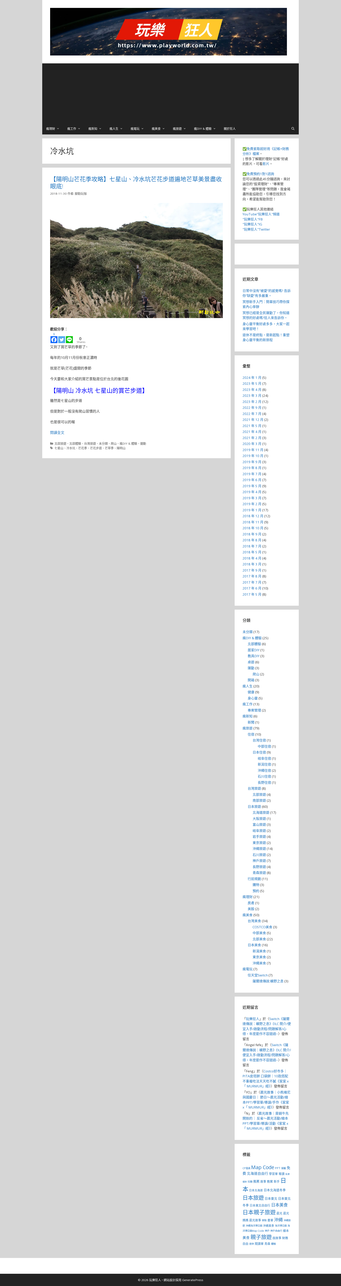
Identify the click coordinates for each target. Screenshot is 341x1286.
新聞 (251, 722)
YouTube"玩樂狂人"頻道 (261, 214)
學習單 (273, 1174)
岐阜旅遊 (259, 830)
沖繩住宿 (264, 770)
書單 (270, 1220)
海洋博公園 (281, 1225)
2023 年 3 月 (252, 395)
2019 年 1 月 (252, 510)
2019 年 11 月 (253, 450)
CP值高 (246, 1168)
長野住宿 (264, 782)
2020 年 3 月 (252, 443)
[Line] (69, 337)
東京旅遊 (259, 842)
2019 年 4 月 (252, 492)
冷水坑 (70, 448)
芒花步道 (96, 448)
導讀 (282, 1174)
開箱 (251, 680)
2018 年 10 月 (253, 528)
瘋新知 (92, 128)
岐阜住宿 (264, 758)
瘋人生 (114, 128)
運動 (143, 443)
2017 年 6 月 (252, 588)
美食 (246, 1237)
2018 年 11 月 (253, 522)
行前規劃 (254, 879)
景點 (264, 1220)
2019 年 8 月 (252, 468)
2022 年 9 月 (252, 407)
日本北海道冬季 (275, 1190)
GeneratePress (192, 1280)
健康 (251, 692)
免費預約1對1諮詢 (260, 174)
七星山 (58, 448)
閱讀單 (259, 1244)
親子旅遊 (261, 1237)
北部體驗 (75, 443)
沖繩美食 (259, 963)
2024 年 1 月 (252, 377)
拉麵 (250, 1181)
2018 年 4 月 (252, 558)
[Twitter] (61, 337)
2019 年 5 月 (252, 486)
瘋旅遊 (177, 128)
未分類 (103, 443)
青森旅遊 (259, 872)
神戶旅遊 (259, 860)
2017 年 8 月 (252, 576)
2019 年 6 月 (252, 480)
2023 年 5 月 (252, 383)
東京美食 (259, 957)
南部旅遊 (259, 800)
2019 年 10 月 (253, 455)
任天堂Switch (258, 975)
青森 (267, 1244)
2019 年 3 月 (252, 498)
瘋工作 (71, 128)
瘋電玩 (135, 128)
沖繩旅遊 (259, 848)
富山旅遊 (259, 824)
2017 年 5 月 (252, 594)
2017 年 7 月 (252, 582)
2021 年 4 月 (252, 431)
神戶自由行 (276, 1230)
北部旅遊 (60, 443)
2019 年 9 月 (252, 462)
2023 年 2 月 (252, 401)
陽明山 (121, 448)
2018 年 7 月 (252, 546)
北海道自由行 (257, 1173)
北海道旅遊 (261, 812)
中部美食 (259, 933)
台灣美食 (254, 921)
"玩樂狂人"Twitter (256, 229)
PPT (277, 1168)
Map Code (262, 1167)
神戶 (267, 1230)
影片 (266, 163)
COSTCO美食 (262, 927)
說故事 (277, 1238)
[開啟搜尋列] (293, 128)
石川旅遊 (259, 854)
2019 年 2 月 (252, 504)
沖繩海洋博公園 (254, 1225)
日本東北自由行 (260, 1205)
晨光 (279, 1213)
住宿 (251, 734)
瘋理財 (50, 128)
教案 (270, 1181)
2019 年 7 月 (252, 474)
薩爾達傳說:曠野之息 (268, 981)
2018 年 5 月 (252, 552)
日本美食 (254, 945)
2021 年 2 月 (252, 438)
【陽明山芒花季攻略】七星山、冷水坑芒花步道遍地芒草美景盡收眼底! (136, 182)
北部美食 (259, 939)
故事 (263, 1181)
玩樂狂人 (252, 1019)
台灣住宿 (259, 740)
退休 (251, 1244)
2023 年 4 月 (252, 389)
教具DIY (253, 656)
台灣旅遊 (90, 443)
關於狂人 (230, 128)
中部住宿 (264, 746)
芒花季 (82, 448)
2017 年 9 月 (252, 570)
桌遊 (251, 662)
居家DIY (253, 650)
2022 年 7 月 (252, 413)
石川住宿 (264, 776)
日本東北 (271, 1198)
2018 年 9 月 (252, 534)
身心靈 (253, 698)
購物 (256, 884)
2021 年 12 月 (253, 419)
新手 (277, 1181)
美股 (251, 909)
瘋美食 (156, 128)
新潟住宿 (264, 764)
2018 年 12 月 (253, 516)
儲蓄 (283, 1168)
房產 (251, 903)
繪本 (286, 1230)
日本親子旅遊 (259, 1212)
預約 (256, 891)
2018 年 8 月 (252, 540)
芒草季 (109, 448)
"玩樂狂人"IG (252, 224)
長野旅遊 (259, 867)
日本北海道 (256, 1190)
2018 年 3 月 (252, 564)
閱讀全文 (57, 432)
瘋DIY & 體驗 (203, 128)
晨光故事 (255, 1220)
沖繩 (278, 1219)
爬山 (114, 443)
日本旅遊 (254, 806)
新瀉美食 (259, 951)
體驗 (273, 1244)
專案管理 (254, 710)
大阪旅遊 (259, 818)
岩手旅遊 (259, 836)
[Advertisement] (170, 93)
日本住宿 (259, 752)
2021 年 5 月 (252, 425)
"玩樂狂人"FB (253, 219)
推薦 (256, 1181)
